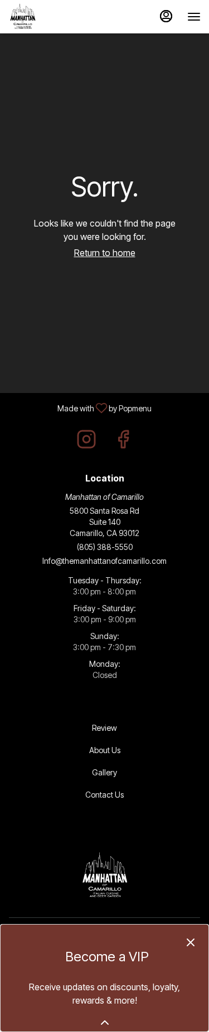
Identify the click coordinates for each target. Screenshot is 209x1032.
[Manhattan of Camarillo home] (58, 17)
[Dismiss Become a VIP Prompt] (190, 942)
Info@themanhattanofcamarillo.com (104, 561)
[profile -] (166, 16)
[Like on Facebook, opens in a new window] (123, 442)
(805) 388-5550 (105, 547)
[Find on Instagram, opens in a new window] (86, 442)
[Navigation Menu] (194, 16)
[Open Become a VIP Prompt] (104, 1022)
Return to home (104, 252)
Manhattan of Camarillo (104, 876)
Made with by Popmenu (80, 407)
